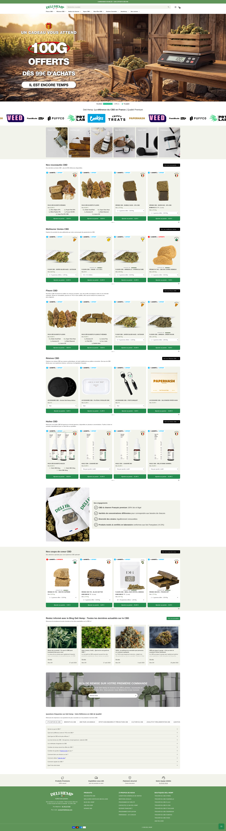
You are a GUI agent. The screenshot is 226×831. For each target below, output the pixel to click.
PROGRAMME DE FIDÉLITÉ (127, 802)
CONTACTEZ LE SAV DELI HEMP (128, 805)
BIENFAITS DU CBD (70, 722)
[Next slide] (178, 142)
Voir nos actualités (173, 618)
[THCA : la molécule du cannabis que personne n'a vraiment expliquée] (130, 645)
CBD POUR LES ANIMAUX (87, 722)
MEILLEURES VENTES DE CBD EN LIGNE (96, 799)
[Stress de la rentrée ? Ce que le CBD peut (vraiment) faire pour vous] (62, 645)
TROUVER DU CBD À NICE (162, 818)
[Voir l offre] (113, 57)
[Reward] (221, 826)
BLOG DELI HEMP (89, 802)
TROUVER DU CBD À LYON (162, 805)
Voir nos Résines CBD (169, 358)
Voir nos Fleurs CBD (170, 290)
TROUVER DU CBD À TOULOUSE (164, 808)
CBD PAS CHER (88, 805)
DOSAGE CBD (88, 808)
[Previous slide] (47, 142)
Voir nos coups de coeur (169, 552)
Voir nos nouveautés (170, 165)
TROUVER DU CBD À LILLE (162, 802)
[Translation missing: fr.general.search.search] (169, 7)
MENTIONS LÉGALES (125, 799)
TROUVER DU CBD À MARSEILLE (164, 799)
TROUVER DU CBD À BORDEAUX (164, 811)
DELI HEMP (149, 827)
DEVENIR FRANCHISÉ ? (126, 808)
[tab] (112, 222)
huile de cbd (63, 751)
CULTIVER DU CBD (137, 722)
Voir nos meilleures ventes (168, 229)
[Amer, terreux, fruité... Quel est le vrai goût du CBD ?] (96, 645)
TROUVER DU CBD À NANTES (163, 814)
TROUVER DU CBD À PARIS (163, 796)
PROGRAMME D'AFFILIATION (127, 811)
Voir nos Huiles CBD (170, 421)
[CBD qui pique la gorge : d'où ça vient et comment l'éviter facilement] (164, 645)
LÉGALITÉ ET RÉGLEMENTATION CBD (158, 722)
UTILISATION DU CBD (54, 722)
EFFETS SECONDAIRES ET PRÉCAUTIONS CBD (113, 722)
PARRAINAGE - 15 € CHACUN (127, 814)
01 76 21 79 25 (163, 783)
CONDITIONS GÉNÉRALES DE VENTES (130, 796)
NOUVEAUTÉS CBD (89, 796)
